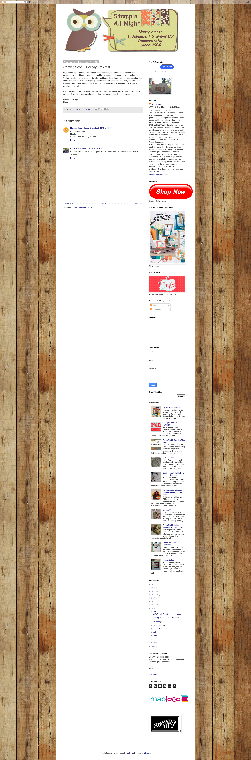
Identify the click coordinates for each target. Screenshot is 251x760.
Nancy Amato (157, 104)
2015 (153, 591)
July (155, 632)
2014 (153, 595)
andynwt (130, 753)
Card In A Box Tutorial (171, 407)
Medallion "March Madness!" (170, 544)
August (156, 629)
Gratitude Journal (169, 458)
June (155, 636)
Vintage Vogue (168, 510)
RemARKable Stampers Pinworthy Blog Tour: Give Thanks (173, 492)
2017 (153, 585)
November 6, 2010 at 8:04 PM (101, 128)
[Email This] (96, 109)
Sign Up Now (167, 67)
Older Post (138, 203)
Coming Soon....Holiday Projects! (166, 618)
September (158, 625)
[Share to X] (102, 109)
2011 (153, 605)
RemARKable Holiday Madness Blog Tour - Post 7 (173, 526)
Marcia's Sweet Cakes (79, 128)
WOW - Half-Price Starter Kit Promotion (168, 614)
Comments (156, 309)
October (156, 622)
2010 (153, 608)
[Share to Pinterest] (107, 109)
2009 (153, 647)
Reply (72, 140)
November (157, 611)
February (157, 642)
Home (103, 203)
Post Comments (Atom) (83, 208)
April (155, 639)
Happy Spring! (168, 560)
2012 (153, 602)
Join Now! (153, 675)
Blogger (147, 753)
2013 (153, 598)
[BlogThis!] (99, 109)
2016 (153, 588)
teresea (73, 148)
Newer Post (68, 203)
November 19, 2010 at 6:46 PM (90, 148)
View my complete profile (158, 175)
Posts (154, 305)
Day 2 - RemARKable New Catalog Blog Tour (173, 474)
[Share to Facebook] (104, 109)
